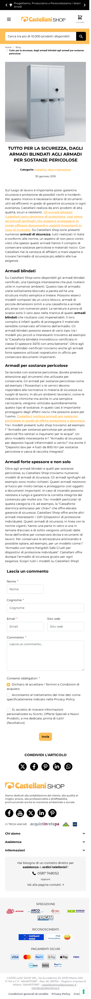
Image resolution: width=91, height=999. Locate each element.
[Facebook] (34, 767)
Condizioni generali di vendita (28, 993)
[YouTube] (20, 813)
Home (8, 47)
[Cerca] (81, 36)
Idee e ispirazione (59, 169)
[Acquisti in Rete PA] (44, 824)
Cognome (14, 600)
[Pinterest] (45, 767)
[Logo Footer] (45, 785)
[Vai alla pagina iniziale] (43, 19)
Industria (40, 169)
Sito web (53, 619)
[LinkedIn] (57, 767)
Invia (45, 737)
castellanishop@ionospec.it (59, 984)
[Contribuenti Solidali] (31, 937)
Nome (12, 581)
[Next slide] (84, 5)
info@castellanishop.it (45, 988)
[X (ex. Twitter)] (23, 767)
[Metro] (75, 824)
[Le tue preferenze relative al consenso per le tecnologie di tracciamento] (84, 992)
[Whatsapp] (68, 767)
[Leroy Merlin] (65, 824)
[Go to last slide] (6, 5)
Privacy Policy (61, 993)
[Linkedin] (41, 813)
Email (11, 619)
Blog (18, 47)
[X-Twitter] (31, 813)
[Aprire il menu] (10, 19)
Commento (16, 637)
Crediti (78, 993)
